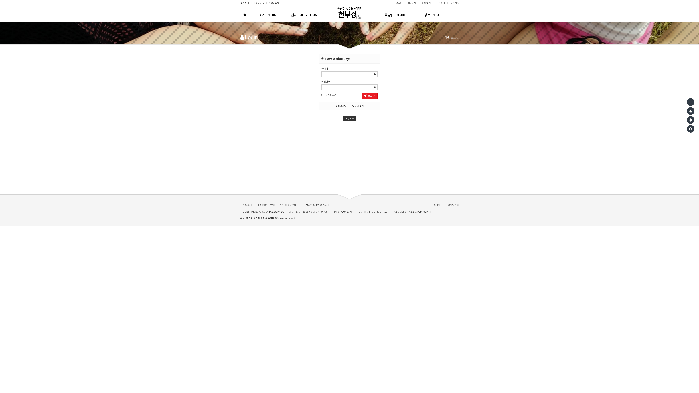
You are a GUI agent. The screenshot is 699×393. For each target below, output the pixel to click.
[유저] (690, 111)
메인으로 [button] (349, 118)
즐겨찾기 (244, 3)
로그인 (399, 3)
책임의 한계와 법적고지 (317, 204)
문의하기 (438, 204)
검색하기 (440, 3)
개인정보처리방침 (266, 204)
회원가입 (412, 3)
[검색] (690, 129)
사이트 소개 (246, 204)
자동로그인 (330, 95)
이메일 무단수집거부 (290, 204)
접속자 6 (454, 3)
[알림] (690, 120)
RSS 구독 (259, 3)
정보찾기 (426, 3)
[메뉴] (690, 102)
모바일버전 (453, 204)
